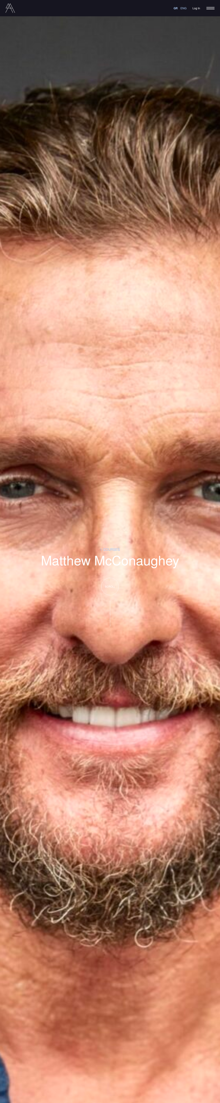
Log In (196, 8)
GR (176, 8)
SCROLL (110, 586)
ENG (183, 8)
